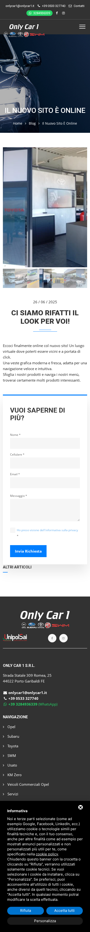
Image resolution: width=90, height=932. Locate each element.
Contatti (79, 6)
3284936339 (41, 13)
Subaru (12, 736)
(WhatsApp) (32, 704)
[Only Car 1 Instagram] (63, 13)
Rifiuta (25, 910)
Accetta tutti (64, 910)
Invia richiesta (28, 551)
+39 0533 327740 (53, 6)
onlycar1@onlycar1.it (20, 6)
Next (80, 208)
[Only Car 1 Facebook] (57, 13)
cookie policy (47, 854)
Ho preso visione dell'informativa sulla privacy (47, 530)
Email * (15, 474)
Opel (10, 726)
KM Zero (14, 774)
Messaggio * (18, 496)
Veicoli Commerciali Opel (27, 784)
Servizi (12, 794)
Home (17, 123)
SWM (11, 755)
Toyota (12, 745)
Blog (32, 123)
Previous (9, 208)
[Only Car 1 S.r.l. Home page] (24, 27)
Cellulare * (17, 454)
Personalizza (45, 921)
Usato (11, 765)
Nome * (15, 435)
